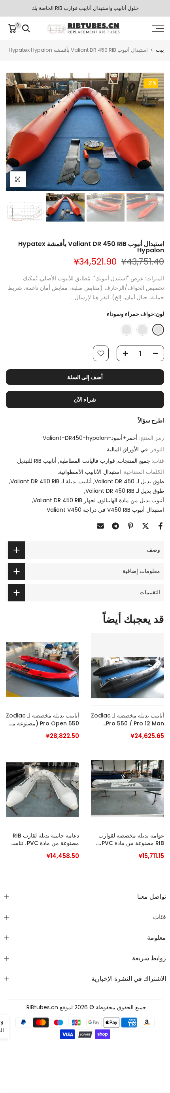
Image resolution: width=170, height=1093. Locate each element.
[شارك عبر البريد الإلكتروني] (100, 526)
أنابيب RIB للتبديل (37, 461)
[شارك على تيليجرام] (115, 526)
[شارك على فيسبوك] (160, 526)
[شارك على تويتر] (145, 526)
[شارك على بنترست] (130, 526)
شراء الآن (85, 400)
